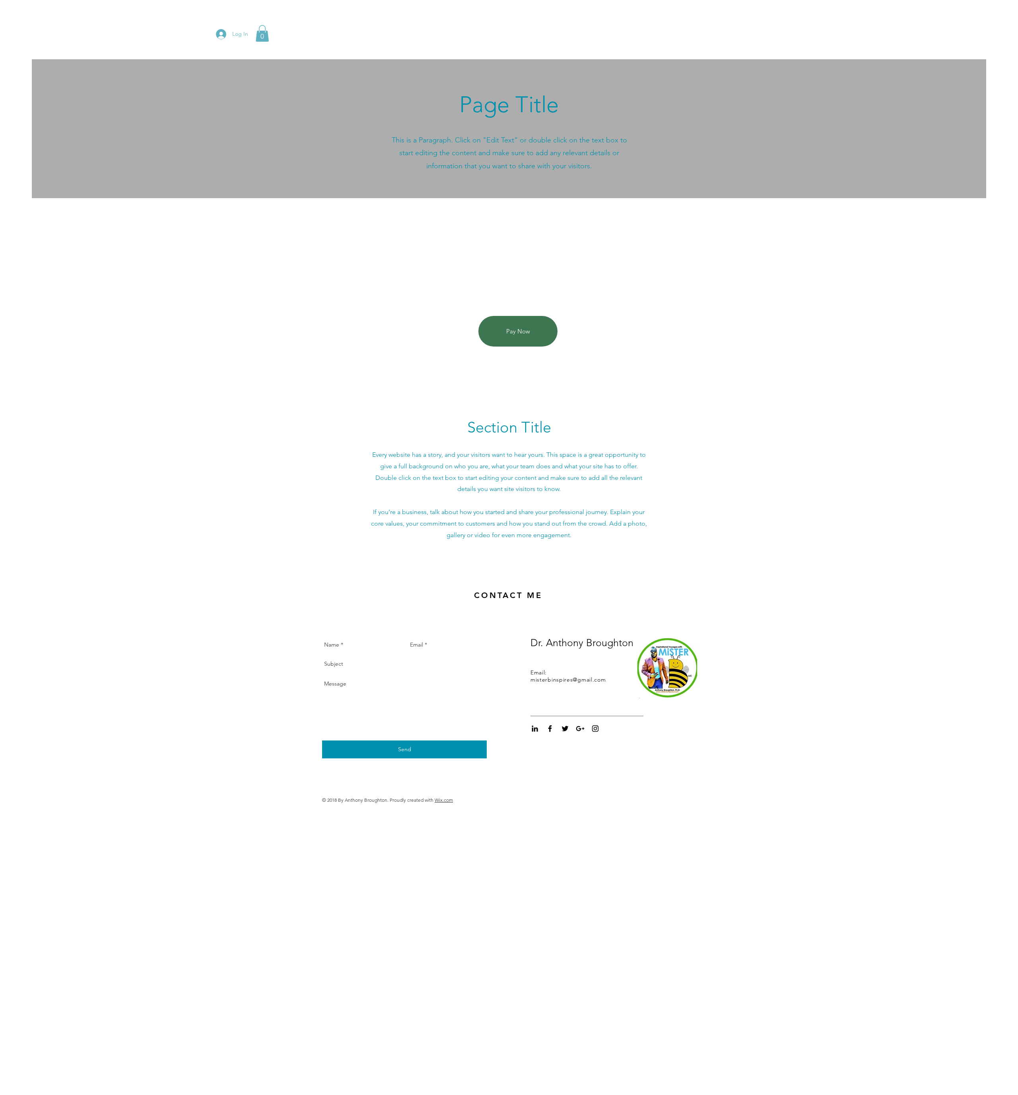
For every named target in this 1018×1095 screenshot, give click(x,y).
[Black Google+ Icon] (580, 728)
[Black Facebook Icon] (550, 728)
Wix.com (444, 800)
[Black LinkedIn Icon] (534, 728)
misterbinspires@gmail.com (568, 679)
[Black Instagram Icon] (595, 728)
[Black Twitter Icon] (565, 728)
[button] (262, 33)
